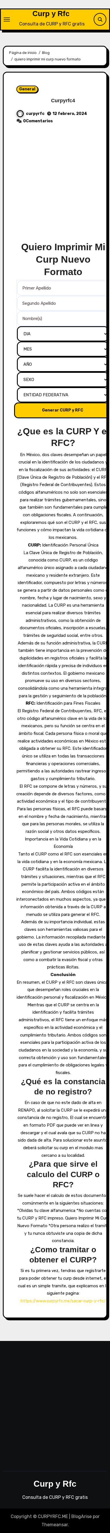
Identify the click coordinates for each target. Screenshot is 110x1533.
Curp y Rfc (50, 13)
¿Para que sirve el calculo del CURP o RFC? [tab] (63, 1174)
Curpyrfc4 (63, 100)
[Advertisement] (55, 185)
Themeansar (54, 1524)
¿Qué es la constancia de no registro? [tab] (63, 1086)
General (27, 89)
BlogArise (81, 1516)
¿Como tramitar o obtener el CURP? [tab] (63, 1254)
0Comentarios (38, 121)
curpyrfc (35, 113)
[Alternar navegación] (7, 19)
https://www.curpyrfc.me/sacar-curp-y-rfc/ (63, 1300)
